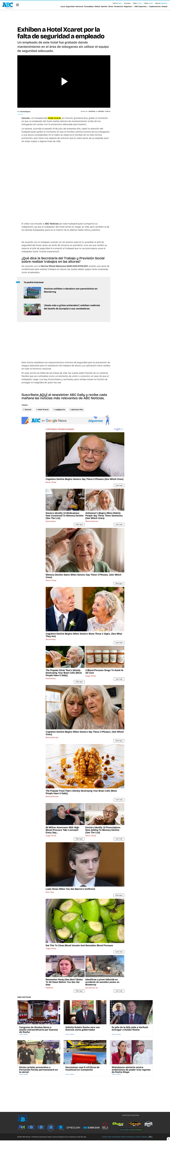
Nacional (79, 6)
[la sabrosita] (134, 1124)
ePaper (164, 6)
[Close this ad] (168, 1138)
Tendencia (118, 6)
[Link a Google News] (66, 420)
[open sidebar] (17, 4)
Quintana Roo (77, 409)
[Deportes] (50, 1127)
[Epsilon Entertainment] (74, 1127)
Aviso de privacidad (114, 1137)
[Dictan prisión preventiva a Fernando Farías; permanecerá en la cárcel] (38, 1052)
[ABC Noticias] (41, 1127)
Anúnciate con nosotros (133, 1137)
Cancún (28, 409)
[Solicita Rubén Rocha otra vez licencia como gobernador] (85, 1012)
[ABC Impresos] (31, 1127)
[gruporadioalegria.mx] (21, 1127)
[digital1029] (118, 1124)
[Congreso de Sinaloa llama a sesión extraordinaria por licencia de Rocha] (38, 1012)
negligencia (60, 409)
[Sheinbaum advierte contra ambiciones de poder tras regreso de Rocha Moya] (131, 1052)
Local (62, 6)
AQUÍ (43, 395)
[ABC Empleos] (91, 1127)
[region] (85, 17)
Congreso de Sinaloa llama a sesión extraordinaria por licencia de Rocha (38, 1029)
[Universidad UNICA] (105, 1125)
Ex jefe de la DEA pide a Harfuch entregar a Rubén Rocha (130, 1028)
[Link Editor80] (150, 1137)
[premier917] (149, 1124)
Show (110, 6)
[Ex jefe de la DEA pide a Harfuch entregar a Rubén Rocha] (131, 1012)
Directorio (144, 1137)
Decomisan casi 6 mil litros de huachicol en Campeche (82, 1068)
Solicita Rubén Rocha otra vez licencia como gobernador (82, 1028)
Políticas (123, 1137)
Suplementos (155, 6)
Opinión (104, 6)
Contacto (105, 1137)
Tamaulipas (89, 6)
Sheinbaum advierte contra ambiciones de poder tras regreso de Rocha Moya (131, 1069)
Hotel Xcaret (43, 409)
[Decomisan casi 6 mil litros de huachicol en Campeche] (85, 1052)
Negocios (128, 6)
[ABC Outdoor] (60, 1127)
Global (97, 6)
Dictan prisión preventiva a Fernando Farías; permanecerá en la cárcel (38, 1069)
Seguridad (70, 6)
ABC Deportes (140, 6)
